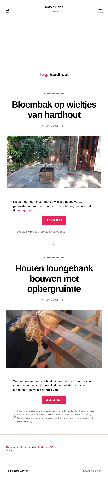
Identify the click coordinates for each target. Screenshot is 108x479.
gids (64, 411)
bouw (25, 411)
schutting (86, 414)
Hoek (91, 411)
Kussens (49, 414)
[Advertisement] (54, 39)
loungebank (25, 210)
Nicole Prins (54, 7)
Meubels (67, 414)
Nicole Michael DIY (43, 447)
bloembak (22, 232)
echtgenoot (46, 411)
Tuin (60, 418)
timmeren (27, 418)
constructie (34, 411)
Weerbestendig (24, 421)
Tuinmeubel (69, 418)
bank (19, 411)
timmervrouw (51, 418)
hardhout (32, 232)
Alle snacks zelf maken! (18, 447)
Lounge (58, 414)
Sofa (19, 418)
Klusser (29, 414)
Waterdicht (88, 418)
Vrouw (79, 418)
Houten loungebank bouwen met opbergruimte (54, 278)
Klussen (41, 232)
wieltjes (61, 232)
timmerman (38, 418)
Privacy (10, 450)
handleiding (72, 411)
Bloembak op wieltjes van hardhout (54, 109)
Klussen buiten (54, 93)
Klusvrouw (51, 232)
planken (76, 414)
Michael (54, 126)
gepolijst (56, 411)
